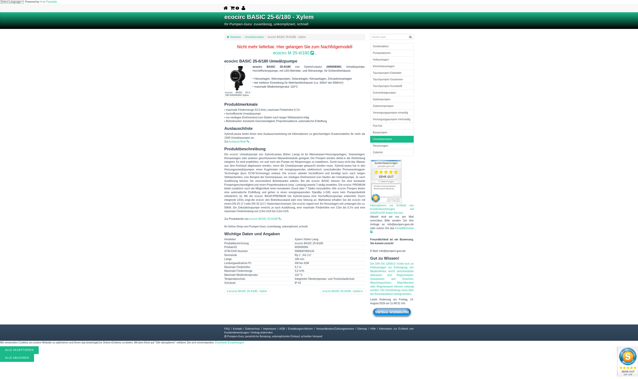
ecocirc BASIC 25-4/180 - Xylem (247, 291)
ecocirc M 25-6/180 (291, 53)
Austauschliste (238, 141)
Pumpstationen (382, 53)
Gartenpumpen (381, 99)
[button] (235, 8)
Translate (51, 1)
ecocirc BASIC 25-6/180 (263, 218)
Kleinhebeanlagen (384, 66)
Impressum (269, 328)
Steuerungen (380, 145)
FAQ (227, 328)
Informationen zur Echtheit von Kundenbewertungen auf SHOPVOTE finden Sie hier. (392, 209)
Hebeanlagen (381, 59)
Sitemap (362, 328)
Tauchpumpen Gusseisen (388, 79)
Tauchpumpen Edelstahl (387, 72)
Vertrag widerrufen (262, 332)
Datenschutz (252, 328)
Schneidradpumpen (384, 92)
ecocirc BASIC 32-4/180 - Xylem (341, 291)
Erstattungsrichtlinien (300, 328)
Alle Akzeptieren (19, 350)
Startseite (235, 37)
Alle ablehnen (17, 357)
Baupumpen (380, 132)
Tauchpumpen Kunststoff (387, 86)
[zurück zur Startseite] (225, 8)
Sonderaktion (381, 46)
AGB (282, 328)
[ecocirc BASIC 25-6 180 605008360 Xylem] (237, 78)
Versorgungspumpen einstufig (390, 112)
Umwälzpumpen (254, 37)
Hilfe (373, 328)
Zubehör (378, 152)
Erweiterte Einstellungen (229, 342)
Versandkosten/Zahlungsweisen (335, 328)
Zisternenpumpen (383, 106)
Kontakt (237, 328)
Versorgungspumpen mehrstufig (391, 119)
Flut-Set (377, 125)
